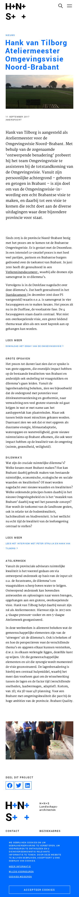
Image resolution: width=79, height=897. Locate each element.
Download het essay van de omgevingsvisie (34, 346)
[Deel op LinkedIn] (27, 785)
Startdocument (16, 295)
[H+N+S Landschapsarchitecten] (17, 811)
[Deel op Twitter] (19, 785)
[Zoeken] (60, 6)
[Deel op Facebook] (10, 785)
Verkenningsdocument (22, 272)
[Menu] (69, 6)
